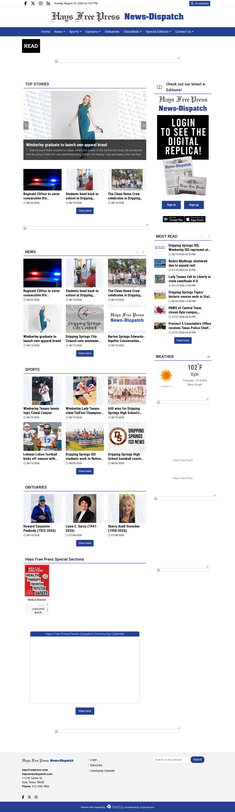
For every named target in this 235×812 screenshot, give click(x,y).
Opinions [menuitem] (92, 32)
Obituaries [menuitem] (112, 32)
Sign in (171, 204)
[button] (209, 356)
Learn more (206, 806)
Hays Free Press (183, 460)
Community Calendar (102, 770)
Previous (26, 125)
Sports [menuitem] (74, 32)
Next (143, 125)
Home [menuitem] (45, 32)
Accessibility (202, 3)
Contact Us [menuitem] (183, 32)
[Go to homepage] (117, 17)
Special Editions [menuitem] (157, 32)
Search (197, 759)
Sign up (194, 204)
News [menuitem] (58, 32)
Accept (223, 806)
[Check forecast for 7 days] (166, 377)
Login (93, 759)
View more (84, 210)
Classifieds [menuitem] (131, 32)
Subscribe (96, 765)
